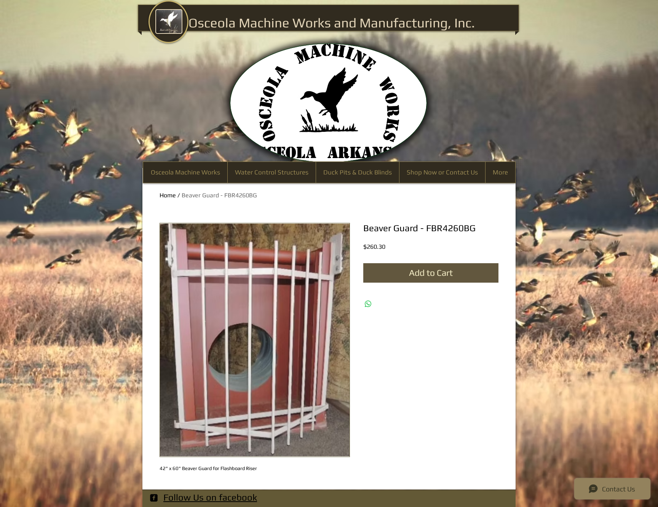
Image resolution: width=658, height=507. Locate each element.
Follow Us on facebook (210, 497)
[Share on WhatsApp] (368, 304)
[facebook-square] (154, 498)
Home (168, 195)
